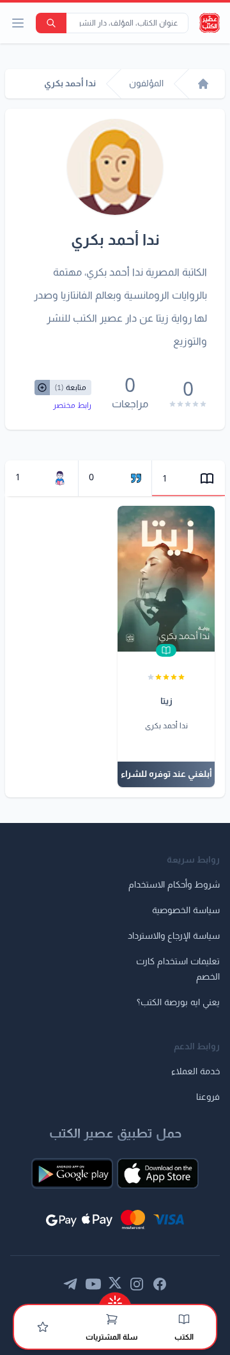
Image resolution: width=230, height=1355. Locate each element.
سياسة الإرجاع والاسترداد (174, 936)
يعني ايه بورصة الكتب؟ (178, 1002)
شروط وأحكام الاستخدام (174, 885)
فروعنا (208, 1097)
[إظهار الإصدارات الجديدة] (115, 1299)
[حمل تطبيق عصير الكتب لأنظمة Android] (72, 1173)
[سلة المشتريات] (111, 1319)
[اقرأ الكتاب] (166, 650)
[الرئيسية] (203, 83)
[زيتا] (166, 579)
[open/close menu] (18, 23)
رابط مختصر (72, 405)
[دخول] (43, 1327)
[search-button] (51, 23)
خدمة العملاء (195, 1071)
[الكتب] (184, 1319)
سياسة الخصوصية (186, 910)
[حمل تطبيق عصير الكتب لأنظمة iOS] (158, 1173)
